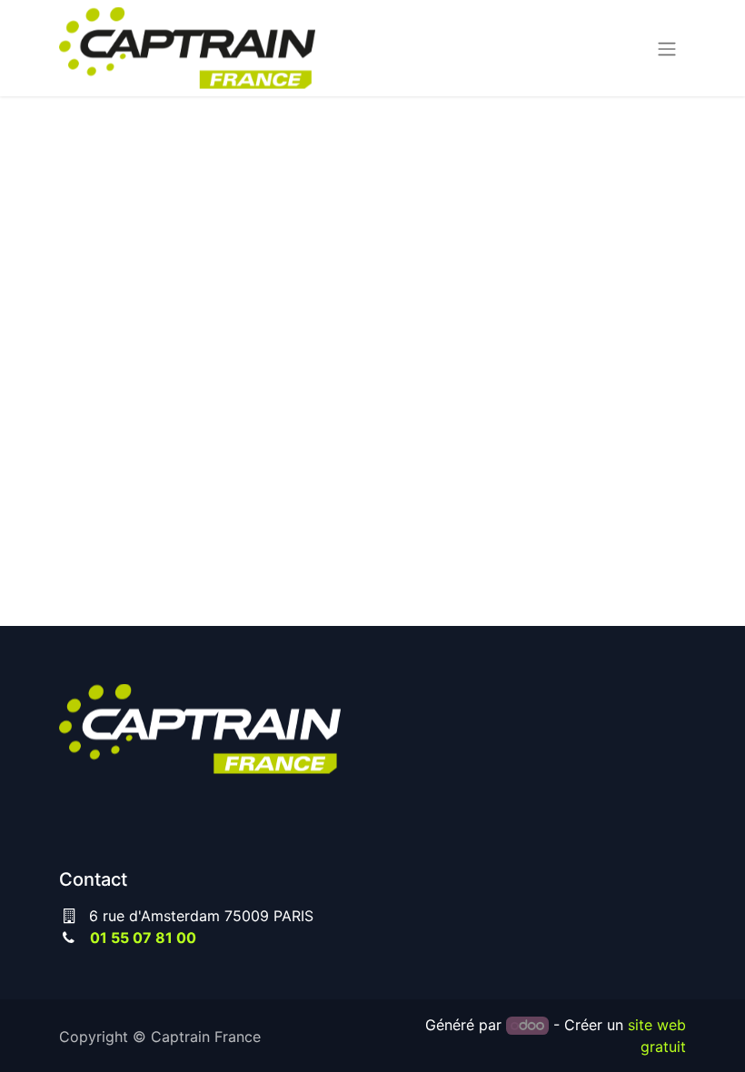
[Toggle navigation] (667, 48)
